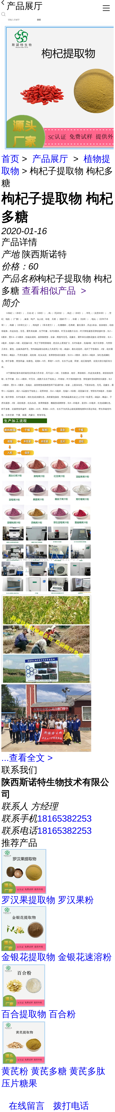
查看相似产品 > (54, 291)
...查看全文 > (27, 758)
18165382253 (64, 818)
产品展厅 (50, 159)
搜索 (39, 20)
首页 (10, 159)
